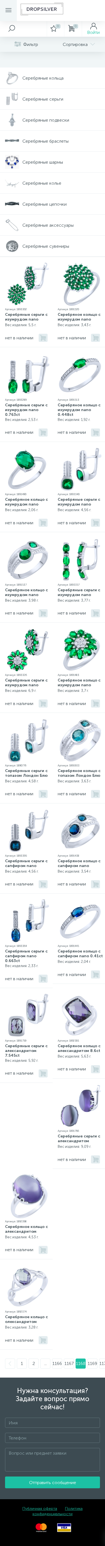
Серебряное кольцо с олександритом (26, 1319)
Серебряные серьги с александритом (79, 1138)
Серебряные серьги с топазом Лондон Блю (26, 773)
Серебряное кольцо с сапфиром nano (79, 863)
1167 (69, 1363)
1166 (57, 1363)
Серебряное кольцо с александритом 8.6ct (79, 1048)
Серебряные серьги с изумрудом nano (26, 317)
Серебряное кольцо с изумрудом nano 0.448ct (79, 410)
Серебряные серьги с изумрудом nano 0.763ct (26, 410)
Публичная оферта (39, 1508)
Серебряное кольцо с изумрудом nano (79, 317)
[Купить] (43, 338)
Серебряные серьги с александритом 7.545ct (26, 1051)
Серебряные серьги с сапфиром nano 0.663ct (26, 956)
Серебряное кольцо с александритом (26, 1229)
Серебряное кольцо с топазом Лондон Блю (79, 773)
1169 (92, 1363)
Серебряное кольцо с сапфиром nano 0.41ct (80, 953)
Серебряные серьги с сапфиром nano (26, 863)
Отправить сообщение (52, 1482)
